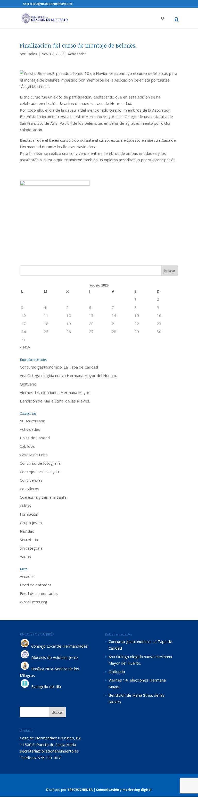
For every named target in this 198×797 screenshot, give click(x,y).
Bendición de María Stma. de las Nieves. (55, 401)
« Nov (25, 347)
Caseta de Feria (34, 454)
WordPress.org (33, 601)
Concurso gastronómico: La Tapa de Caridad (59, 367)
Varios (25, 556)
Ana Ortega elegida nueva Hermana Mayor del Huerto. (68, 375)
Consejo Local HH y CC (40, 471)
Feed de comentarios (39, 593)
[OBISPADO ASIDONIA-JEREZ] (25, 657)
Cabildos (27, 446)
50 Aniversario (32, 420)
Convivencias (31, 480)
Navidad (27, 531)
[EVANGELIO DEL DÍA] (25, 686)
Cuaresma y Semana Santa (43, 497)
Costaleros (29, 488)
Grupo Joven (31, 522)
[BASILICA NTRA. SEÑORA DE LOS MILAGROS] (25, 668)
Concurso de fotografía (40, 463)
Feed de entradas (36, 584)
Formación (29, 514)
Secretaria (29, 539)
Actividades (77, 53)
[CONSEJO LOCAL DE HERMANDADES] (25, 646)
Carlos (32, 53)
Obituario (28, 384)
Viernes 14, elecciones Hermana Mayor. (55, 392)
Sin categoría (31, 548)
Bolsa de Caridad (35, 437)
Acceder (27, 576)
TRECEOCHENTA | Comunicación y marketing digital (109, 789)
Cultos (25, 505)
